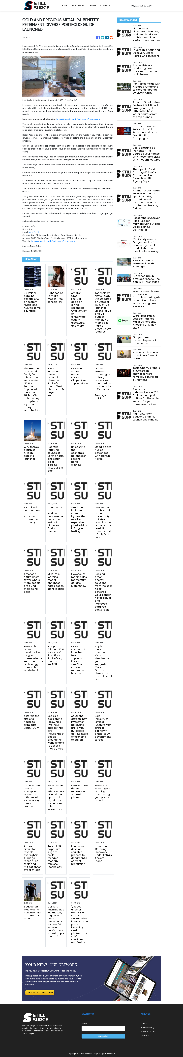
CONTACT (105, 5)
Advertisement (148, 1031)
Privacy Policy (147, 1027)
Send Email (34, 232)
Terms (144, 1023)
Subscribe (103, 1036)
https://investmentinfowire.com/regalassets (78, 119)
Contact (145, 1035)
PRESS (93, 5)
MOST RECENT (79, 5)
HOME (64, 5)
